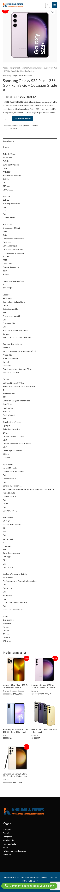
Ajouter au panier (22, 118)
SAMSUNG (14, 129)
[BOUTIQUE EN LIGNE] (13, 5)
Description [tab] (8, 141)
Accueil (6, 68)
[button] (52, 12)
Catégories (7, 836)
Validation (7, 854)
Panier (5, 847)
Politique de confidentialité (14, 851)
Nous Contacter (10, 844)
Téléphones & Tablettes (19, 68)
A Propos (7, 829)
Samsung (32, 68)
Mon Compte (8, 840)
